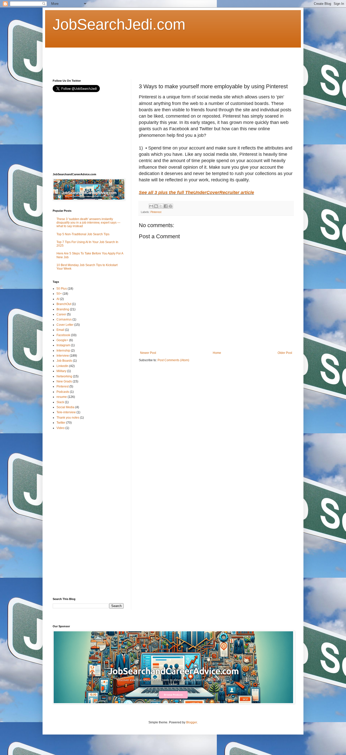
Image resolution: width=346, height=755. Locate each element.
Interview (62, 355)
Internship (63, 350)
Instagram (63, 345)
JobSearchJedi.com (119, 24)
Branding (62, 309)
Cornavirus (64, 319)
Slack (60, 402)
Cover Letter (64, 325)
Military (61, 371)
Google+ (62, 340)
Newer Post (148, 353)
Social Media (65, 407)
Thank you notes (67, 417)
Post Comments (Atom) (173, 360)
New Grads (64, 381)
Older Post (285, 353)
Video (60, 428)
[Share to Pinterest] (170, 206)
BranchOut (63, 304)
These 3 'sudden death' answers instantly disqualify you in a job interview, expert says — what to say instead (88, 222)
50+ (59, 293)
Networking (64, 376)
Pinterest (155, 211)
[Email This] (151, 206)
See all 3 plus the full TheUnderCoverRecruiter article (196, 192)
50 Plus (61, 288)
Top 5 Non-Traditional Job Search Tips (82, 234)
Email (60, 330)
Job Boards (64, 360)
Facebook (63, 335)
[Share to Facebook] (165, 206)
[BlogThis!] (156, 206)
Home (217, 353)
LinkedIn (62, 366)
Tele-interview (66, 412)
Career (61, 314)
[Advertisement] (145, 59)
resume (61, 397)
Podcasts (62, 392)
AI (57, 299)
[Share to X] (160, 206)
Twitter (60, 422)
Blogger (191, 722)
